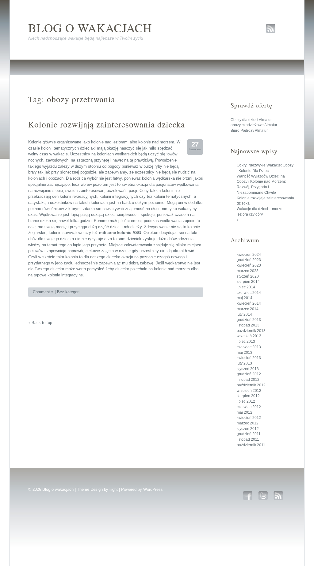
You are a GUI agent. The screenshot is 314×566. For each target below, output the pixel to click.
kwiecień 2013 (249, 358)
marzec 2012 (247, 423)
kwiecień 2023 (249, 265)
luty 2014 (244, 314)
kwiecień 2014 (249, 303)
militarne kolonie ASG (120, 232)
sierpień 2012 (248, 396)
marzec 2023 (247, 271)
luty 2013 (244, 363)
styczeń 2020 (248, 276)
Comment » (43, 292)
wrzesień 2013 (249, 336)
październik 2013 (251, 331)
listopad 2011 (248, 439)
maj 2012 (244, 412)
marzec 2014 (247, 309)
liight (113, 489)
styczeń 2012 (248, 429)
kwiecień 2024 (249, 254)
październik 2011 (251, 445)
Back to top (42, 322)
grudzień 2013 (249, 320)
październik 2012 (251, 385)
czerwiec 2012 (249, 407)
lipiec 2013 (246, 341)
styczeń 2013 (248, 369)
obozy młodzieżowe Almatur (254, 125)
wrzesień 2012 (249, 390)
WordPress (153, 489)
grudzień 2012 (249, 374)
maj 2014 (244, 298)
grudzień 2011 (249, 434)
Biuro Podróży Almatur (249, 130)
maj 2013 (244, 352)
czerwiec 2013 (249, 347)
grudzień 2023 (249, 260)
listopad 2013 (248, 325)
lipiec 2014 (246, 287)
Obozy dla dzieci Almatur (251, 120)
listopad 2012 (248, 379)
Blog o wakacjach (90, 27)
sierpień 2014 (248, 281)
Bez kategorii (68, 292)
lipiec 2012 (246, 401)
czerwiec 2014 (249, 293)
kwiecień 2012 (249, 418)
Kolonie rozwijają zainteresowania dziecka (106, 124)
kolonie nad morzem (156, 142)
